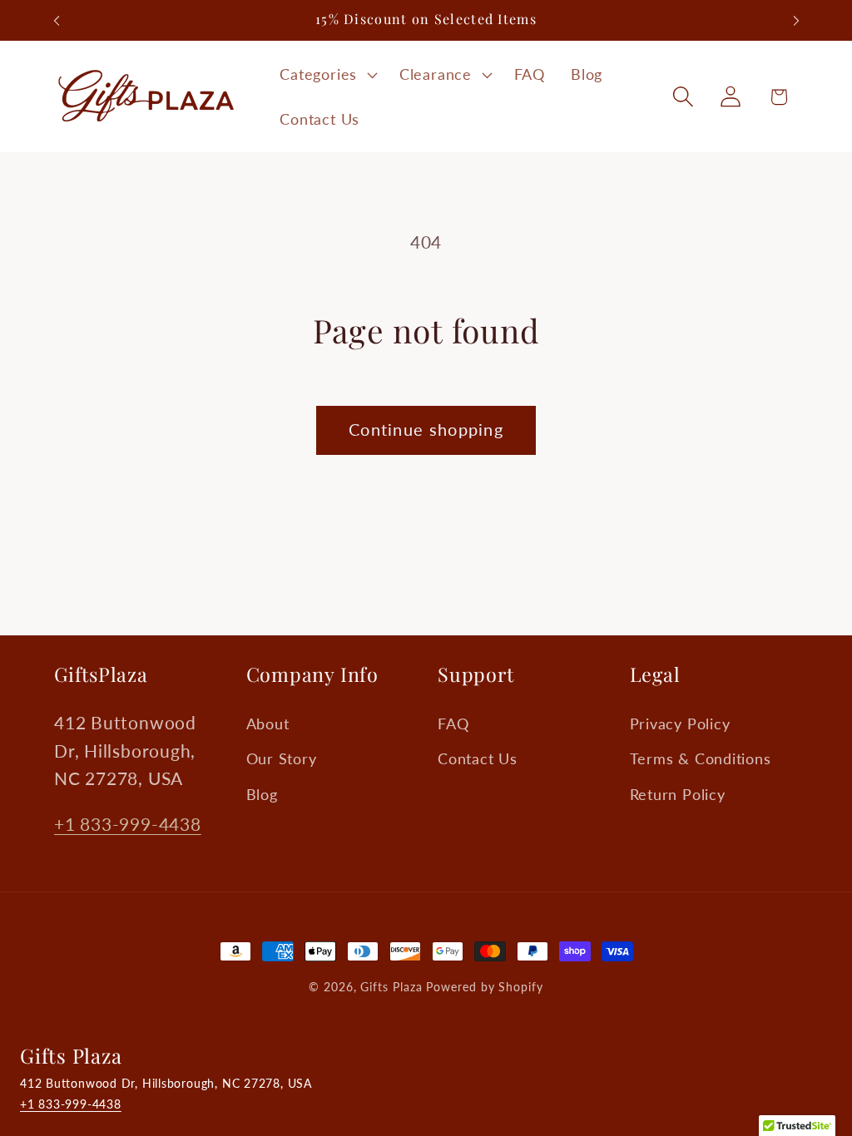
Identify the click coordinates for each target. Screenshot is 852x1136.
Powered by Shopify (484, 987)
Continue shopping (426, 429)
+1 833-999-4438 (127, 823)
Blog (262, 794)
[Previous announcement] (56, 20)
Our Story (281, 758)
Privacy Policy (680, 723)
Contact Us (478, 758)
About (268, 723)
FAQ (453, 723)
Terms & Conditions (700, 758)
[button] (327, 74)
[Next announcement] (796, 20)
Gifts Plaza (391, 987)
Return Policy (678, 794)
